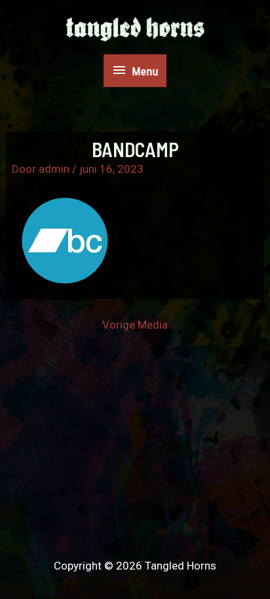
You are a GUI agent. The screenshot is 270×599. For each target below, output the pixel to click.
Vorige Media (135, 325)
